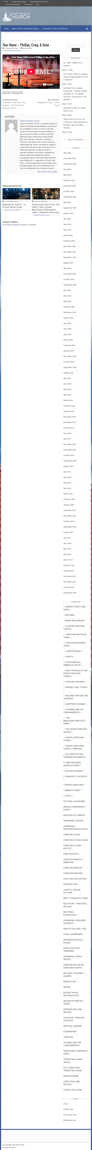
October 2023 (68, 191)
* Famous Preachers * (74, 785)
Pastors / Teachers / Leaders (73, 974)
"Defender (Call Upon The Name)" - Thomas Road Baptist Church (14, 105)
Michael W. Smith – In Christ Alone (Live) (14, 206)
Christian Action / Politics (72, 846)
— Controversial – (73, 651)
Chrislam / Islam (71, 834)
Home (6, 2)
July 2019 (67, 323)
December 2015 (69, 444)
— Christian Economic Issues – (74, 644)
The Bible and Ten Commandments (72, 1043)
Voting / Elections (72, 1090)
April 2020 (67, 301)
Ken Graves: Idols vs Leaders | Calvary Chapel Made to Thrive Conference (75, 77)
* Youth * (68, 796)
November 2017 (69, 422)
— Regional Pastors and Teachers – (75, 697)
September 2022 (69, 208)
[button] (87, 28)
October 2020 (68, 279)
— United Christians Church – (73, 738)
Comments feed (69, 1115)
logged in (16, 225)
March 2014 (68, 560)
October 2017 (68, 428)
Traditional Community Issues (75, 1052)
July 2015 (67, 472)
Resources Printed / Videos (73, 1002)
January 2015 (68, 505)
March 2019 (68, 340)
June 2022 (67, 224)
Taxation (68, 1037)
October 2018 (68, 362)
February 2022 (69, 241)
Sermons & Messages (19, 2)
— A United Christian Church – (74, 627)
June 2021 (67, 268)
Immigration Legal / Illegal (73, 941)
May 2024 (67, 175)
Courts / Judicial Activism (72, 891)
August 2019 (68, 318)
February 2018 (69, 406)
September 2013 (69, 593)
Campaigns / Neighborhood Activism (75, 827)
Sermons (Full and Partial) (72, 1010)
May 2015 (67, 483)
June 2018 (67, 384)
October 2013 (68, 587)
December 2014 (69, 510)
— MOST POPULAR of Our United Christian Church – (75, 673)
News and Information (13, 4)
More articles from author (47, 172)
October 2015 (68, 455)
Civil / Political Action (74, 879)
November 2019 (69, 312)
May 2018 (67, 389)
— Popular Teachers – (74, 682)
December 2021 (69, 246)
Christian (6, 93)
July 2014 (67, 538)
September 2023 (69, 197)
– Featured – (69, 615)
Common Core (70, 884)
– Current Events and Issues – (74, 608)
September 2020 (69, 285)
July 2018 (67, 378)
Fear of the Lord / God (74, 929)
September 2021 (69, 257)
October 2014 (68, 521)
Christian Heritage (73, 873)
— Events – (68, 657)
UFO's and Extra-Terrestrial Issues (72, 1069)
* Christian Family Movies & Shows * (72, 764)
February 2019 (69, 345)
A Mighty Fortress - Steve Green (48, 104)
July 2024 (67, 169)
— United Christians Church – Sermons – (73, 747)
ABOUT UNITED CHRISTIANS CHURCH (25, 28)
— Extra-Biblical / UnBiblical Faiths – (72, 663)
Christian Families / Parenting (73, 860)
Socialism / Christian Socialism (73, 1019)
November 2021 (69, 252)
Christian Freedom (72, 868)
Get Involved (28, 4)
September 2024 (69, 164)
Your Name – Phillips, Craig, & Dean (26, 44)
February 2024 (69, 180)
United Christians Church (12, 50)
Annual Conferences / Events (74, 808)
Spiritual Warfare (72, 1026)
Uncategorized (71, 1076)
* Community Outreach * (75, 777)
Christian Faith (27, 48)
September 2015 (69, 461)
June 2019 (67, 329)
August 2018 (68, 373)
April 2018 (67, 395)
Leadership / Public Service (72, 957)
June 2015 (67, 477)
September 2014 (69, 527)
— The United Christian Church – (75, 730)
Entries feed (68, 1109)
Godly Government (73, 934)
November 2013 (69, 582)
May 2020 (67, 296)
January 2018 (68, 411)
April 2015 (67, 488)
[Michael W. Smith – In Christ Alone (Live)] (16, 194)
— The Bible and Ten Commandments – (73, 710)
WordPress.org (69, 1120)
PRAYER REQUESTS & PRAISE (14, 35)
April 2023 (67, 202)
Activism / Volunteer (74, 801)
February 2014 (69, 565)
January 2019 (68, 351)
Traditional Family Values (73, 1060)
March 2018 (68, 400)
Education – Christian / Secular (75, 905)
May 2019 (67, 334)
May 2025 (67, 153)
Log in (65, 1104)
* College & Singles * (73, 771)
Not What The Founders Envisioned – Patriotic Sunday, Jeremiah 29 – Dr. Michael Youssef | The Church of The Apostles (75, 94)
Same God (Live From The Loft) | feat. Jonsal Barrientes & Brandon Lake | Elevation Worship (46, 208)
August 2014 (68, 532)
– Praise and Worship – (74, 620)
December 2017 (69, 417)
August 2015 (68, 466)
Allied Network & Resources (39, 2)
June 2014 (67, 543)
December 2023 (69, 186)
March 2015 (68, 494)
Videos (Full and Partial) (71, 1082)
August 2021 (68, 263)
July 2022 (67, 219)
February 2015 (69, 499)
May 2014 (67, 549)
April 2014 (67, 554)
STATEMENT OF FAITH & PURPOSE (54, 28)
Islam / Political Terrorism (71, 949)
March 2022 (68, 235)
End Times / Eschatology (70, 913)
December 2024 (69, 158)
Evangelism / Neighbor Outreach (74, 921)
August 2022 (68, 213)
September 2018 (69, 367)
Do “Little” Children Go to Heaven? (73, 64)
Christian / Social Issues (75, 840)
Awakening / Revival (73, 821)
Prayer (66, 987)
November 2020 (69, 274)
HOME (6, 28)
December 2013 (69, 576)
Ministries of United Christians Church (73, 966)
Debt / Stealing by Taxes (75, 898)
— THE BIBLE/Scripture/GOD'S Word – (74, 721)
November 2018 (69, 356)
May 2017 (67, 439)
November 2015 (69, 450)
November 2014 (69, 516)
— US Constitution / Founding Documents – (74, 755)
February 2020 (69, 307)
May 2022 (67, 230)
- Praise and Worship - (17, 40)
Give (37, 4)
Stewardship (69, 1031)
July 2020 (67, 290)
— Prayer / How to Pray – (75, 688)
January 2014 (68, 571)
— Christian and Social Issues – (75, 635)
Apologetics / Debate (74, 815)
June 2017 (67, 433)
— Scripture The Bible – (75, 704)
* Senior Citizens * (72, 790)
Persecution (69, 981)
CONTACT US (33, 35)
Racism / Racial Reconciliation (70, 994)
